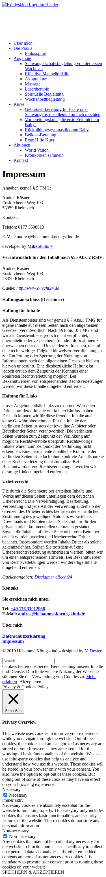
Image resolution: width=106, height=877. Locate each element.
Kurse (19, 104)
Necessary (18, 795)
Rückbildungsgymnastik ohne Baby (57, 129)
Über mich (23, 43)
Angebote (22, 58)
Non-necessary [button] (15, 830)
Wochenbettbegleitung (45, 99)
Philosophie (35, 53)
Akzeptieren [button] (30, 681)
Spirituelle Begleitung (44, 94)
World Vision (37, 150)
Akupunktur (36, 78)
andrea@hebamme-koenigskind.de (51, 613)
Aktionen (22, 145)
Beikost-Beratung (40, 134)
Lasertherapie (37, 89)
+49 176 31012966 (28, 608)
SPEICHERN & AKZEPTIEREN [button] (33, 872)
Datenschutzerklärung (23, 636)
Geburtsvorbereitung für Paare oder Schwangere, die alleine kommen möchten (62, 112)
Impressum (13, 641)
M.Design (93, 650)
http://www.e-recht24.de (37, 288)
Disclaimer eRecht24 (53, 577)
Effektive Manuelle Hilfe (47, 73)
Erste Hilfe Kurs (39, 139)
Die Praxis (23, 48)
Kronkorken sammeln (44, 155)
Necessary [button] (11, 789)
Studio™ (40, 246)
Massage (32, 83)
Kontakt (21, 160)
